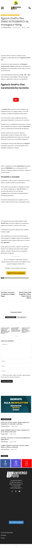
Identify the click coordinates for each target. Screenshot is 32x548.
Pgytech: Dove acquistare (16, 273)
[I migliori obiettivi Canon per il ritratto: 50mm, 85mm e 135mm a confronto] (26, 323)
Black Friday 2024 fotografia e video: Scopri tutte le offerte (25, 295)
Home (2, 12)
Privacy (3, 538)
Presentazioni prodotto (16, 12)
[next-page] (17, 336)
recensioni (25, 278)
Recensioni (7, 12)
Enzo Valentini (4, 441)
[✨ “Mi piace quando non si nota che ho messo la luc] (16, 504)
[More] (11, 32)
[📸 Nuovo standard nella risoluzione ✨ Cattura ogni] (5, 510)
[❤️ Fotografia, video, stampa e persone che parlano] (26, 510)
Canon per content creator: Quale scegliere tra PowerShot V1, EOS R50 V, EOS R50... (15, 423)
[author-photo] (16, 306)
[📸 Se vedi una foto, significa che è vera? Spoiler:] (16, 516)
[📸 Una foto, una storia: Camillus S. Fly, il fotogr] (26, 504)
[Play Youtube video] (16, 99)
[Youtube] (19, 491)
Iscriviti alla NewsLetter (7, 532)
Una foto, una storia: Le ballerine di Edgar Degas (8, 294)
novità (14, 278)
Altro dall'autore (21, 317)
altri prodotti (8, 278)
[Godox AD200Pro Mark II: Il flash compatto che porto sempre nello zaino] (16, 323)
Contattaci (3, 535)
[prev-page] (15, 336)
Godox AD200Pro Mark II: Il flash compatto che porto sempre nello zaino (16, 329)
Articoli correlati (11, 317)
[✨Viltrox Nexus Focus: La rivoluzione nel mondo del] (26, 516)
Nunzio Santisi (4, 434)
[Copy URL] (7, 32)
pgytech (20, 278)
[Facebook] (2, 32)
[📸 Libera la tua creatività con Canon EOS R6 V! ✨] (5, 504)
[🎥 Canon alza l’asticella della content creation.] (16, 510)
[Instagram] (16, 491)
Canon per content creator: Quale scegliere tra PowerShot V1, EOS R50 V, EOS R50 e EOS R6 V (5, 330)
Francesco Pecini (6, 27)
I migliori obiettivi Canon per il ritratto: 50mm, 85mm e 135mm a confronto (26, 330)
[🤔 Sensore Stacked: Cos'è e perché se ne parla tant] (5, 516)
